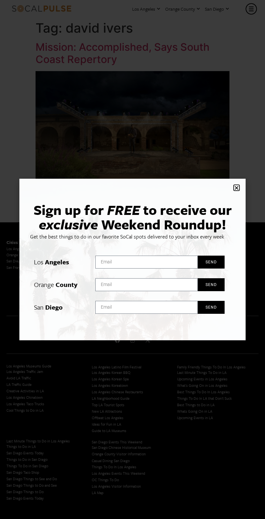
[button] (236, 187)
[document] (132, 259)
